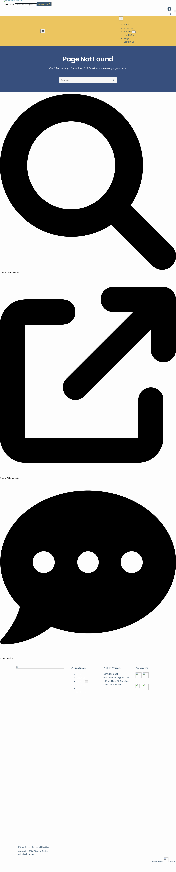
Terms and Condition (40, 847)
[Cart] (175, 11)
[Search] (113, 80)
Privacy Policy (24, 847)
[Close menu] (121, 18)
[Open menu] (42, 31)
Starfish (173, 861)
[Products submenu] (134, 32)
